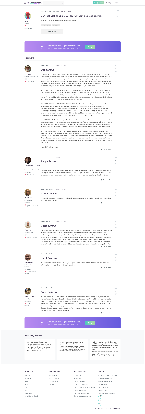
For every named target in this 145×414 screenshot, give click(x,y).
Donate (51, 384)
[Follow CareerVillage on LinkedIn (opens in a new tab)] (100, 400)
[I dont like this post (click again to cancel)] (118, 16)
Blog (26, 387)
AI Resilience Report (105, 378)
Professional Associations (82, 393)
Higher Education (79, 381)
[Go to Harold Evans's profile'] (28, 258)
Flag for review (106, 149)
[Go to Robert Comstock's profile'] (28, 292)
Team (26, 381)
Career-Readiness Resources (108, 375)
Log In (116, 3)
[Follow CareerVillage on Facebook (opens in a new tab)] (100, 396)
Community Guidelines (105, 381)
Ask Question (98, 3)
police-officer (56, 25)
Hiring (27, 384)
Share (69, 11)
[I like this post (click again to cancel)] (118, 10)
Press (26, 390)
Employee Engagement (81, 384)
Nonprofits (77, 378)
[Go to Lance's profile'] (28, 16)
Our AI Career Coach (31, 396)
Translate (63, 11)
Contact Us (28, 393)
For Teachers (53, 381)
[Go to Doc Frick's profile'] (28, 69)
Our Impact (28, 378)
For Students (53, 375)
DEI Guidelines (103, 384)
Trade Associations (80, 390)
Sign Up (108, 3)
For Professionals (55, 378)
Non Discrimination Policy (106, 393)
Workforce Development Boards (84, 387)
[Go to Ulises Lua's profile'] (28, 225)
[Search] (62, 3)
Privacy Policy (102, 390)
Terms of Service (103, 387)
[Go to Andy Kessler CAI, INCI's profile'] (28, 161)
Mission (27, 375)
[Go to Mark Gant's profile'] (28, 193)
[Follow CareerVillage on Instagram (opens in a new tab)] (100, 404)
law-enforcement (46, 25)
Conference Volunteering (82, 396)
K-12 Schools (78, 375)
